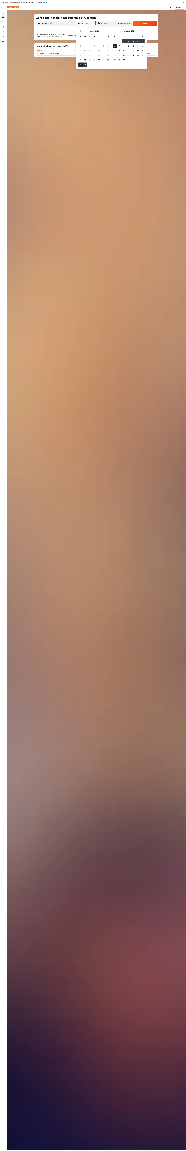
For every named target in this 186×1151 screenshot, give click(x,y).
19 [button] (94, 55)
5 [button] (94, 46)
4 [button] (89, 46)
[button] (184, 2)
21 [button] (103, 55)
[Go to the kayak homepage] (13, 7)
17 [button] (85, 55)
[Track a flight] (3, 31)
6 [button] (114, 46)
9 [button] (80, 51)
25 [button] (89, 60)
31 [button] (85, 65)
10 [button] (85, 51)
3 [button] (133, 41)
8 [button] (108, 46)
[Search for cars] (3, 21)
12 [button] (94, 51)
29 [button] (108, 60)
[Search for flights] (3, 13)
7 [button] (103, 46)
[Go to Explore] (3, 27)
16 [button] (80, 55)
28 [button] (103, 60)
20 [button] (99, 55)
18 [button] (89, 55)
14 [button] (103, 51)
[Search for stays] (3, 17)
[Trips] (3, 36)
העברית (44, 2)
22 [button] (108, 55)
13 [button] (99, 51)
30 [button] (80, 65)
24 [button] (85, 60)
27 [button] (99, 60)
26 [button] (94, 60)
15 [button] (108, 51)
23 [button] (80, 60)
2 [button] (80, 46)
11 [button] (89, 51)
